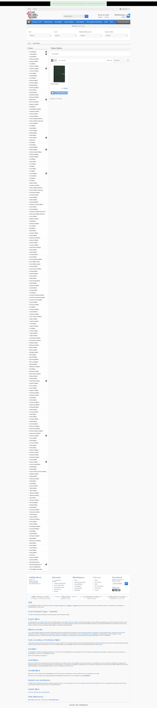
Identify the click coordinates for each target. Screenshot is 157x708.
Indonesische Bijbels (34, 238)
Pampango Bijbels (34, 407)
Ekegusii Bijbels (33, 147)
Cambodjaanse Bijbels (35, 109)
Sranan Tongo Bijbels (34, 464)
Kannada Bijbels (33, 254)
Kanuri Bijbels (33, 257)
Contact (96, 590)
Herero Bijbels (33, 216)
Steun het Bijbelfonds (34, 567)
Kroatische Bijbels (34, 309)
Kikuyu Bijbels (33, 276)
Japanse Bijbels (33, 242)
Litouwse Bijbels (33, 331)
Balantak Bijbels (33, 80)
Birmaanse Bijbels (34, 97)
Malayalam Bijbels (34, 345)
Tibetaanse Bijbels (34, 493)
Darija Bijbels (32, 128)
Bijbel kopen (99, 644)
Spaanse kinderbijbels (61, 634)
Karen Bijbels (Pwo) (34, 261)
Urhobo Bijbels (33, 533)
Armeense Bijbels (34, 71)
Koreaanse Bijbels (34, 304)
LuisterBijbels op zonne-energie (65, 666)
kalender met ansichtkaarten (66, 683)
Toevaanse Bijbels (34, 500)
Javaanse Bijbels (33, 245)
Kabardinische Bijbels (35, 247)
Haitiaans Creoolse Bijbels (36, 204)
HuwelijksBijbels (78, 584)
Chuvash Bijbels (33, 123)
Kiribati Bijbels (33, 283)
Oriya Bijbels (32, 397)
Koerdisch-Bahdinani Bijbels (36, 295)
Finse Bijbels (32, 168)
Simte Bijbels (32, 447)
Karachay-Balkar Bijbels (35, 259)
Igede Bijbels (32, 230)
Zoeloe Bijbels (33, 552)
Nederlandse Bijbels (34, 381)
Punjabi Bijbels (33, 421)
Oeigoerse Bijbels (34, 390)
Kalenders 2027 (37, 22)
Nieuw (76, 580)
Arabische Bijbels (34, 68)
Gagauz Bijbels (33, 183)
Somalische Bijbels (34, 457)
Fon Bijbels (32, 171)
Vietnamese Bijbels (34, 536)
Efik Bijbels (32, 142)
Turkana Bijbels (33, 516)
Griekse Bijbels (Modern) (35, 187)
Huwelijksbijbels (84, 634)
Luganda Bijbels (33, 333)
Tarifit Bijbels (32, 481)
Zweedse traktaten (73, 634)
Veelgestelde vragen (59, 587)
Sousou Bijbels (33, 459)
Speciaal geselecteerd (79, 582)
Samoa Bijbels (33, 438)
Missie (96, 580)
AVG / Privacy (98, 582)
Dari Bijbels (32, 125)
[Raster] (52, 60)
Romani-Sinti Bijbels (34, 428)
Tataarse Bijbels (33, 485)
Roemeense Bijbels (34, 426)
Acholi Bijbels (33, 56)
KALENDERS (32, 52)
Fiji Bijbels (32, 166)
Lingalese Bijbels (33, 326)
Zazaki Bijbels (33, 550)
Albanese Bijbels (33, 61)
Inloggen (107, 17)
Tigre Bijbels (32, 497)
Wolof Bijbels (32, 543)
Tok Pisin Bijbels (33, 502)
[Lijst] (55, 60)
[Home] (29, 22)
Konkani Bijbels (33, 302)
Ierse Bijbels (32, 226)
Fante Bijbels (32, 161)
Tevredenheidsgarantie (60, 583)
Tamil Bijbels (32, 483)
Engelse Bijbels (69, 22)
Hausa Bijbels (33, 206)
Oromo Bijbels (33, 400)
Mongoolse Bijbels (34, 371)
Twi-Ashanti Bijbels (34, 528)
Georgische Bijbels (34, 185)
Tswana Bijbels (33, 514)
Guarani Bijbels (33, 197)
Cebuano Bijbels (33, 113)
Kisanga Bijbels (33, 290)
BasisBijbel (58, 22)
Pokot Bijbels (32, 414)
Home (30, 48)
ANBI (106, 22)
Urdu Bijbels (32, 531)
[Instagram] (119, 590)
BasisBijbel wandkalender (40, 655)
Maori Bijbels (32, 354)
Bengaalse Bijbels (34, 94)
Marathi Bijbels (33, 357)
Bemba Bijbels (33, 92)
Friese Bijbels (33, 175)
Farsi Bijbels (32, 164)
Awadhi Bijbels (33, 75)
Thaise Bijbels (33, 490)
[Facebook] (113, 590)
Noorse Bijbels (33, 385)
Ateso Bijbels (32, 73)
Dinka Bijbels (32, 135)
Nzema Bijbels (33, 388)
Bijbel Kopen (48, 22)
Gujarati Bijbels (33, 199)
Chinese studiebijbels (40, 634)
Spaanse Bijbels (33, 462)
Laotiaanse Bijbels (34, 314)
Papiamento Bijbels (34, 404)
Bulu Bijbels (32, 106)
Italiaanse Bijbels (33, 240)
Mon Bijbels (32, 369)
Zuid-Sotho (32, 555)
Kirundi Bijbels (33, 288)
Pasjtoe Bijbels (33, 409)
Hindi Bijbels (32, 221)
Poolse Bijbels (33, 416)
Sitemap (56, 591)
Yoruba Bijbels (33, 547)
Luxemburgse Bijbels (34, 338)
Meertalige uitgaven (34, 562)
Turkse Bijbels (33, 521)
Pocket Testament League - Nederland (42, 612)
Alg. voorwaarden (99, 586)
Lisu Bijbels (32, 328)
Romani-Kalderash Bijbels (36, 431)
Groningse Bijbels (34, 195)
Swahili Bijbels (33, 466)
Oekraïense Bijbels (34, 392)
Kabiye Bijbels (33, 249)
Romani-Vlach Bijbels (35, 433)
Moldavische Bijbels (34, 366)
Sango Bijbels (33, 440)
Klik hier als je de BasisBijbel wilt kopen (44, 653)
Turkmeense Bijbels (34, 519)
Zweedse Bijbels (33, 559)
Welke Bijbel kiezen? (35, 697)
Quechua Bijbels (33, 423)
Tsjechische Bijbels (34, 509)
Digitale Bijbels (33, 689)
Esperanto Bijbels (34, 154)
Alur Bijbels (32, 63)
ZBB (111, 22)
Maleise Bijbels (33, 347)
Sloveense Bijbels (34, 452)
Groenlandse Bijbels (34, 192)
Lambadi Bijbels (33, 311)
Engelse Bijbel (31, 623)
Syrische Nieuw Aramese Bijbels (37, 471)
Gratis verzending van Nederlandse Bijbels (44, 640)
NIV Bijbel (83, 622)
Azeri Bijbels (32, 78)
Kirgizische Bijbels (34, 285)
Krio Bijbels (32, 307)
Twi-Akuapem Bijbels (34, 526)
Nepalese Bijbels (33, 383)
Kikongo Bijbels (33, 271)
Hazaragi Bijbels (33, 209)
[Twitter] (116, 590)
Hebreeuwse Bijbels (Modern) (37, 214)
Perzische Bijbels (33, 412)
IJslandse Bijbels (33, 233)
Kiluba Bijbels (33, 278)
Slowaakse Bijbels (34, 454)
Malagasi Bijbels (33, 342)
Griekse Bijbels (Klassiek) (36, 190)
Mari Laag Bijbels (33, 361)
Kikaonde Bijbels (33, 273)
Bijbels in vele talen (35, 630)
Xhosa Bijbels (33, 545)
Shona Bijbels (33, 445)
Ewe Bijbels (32, 159)
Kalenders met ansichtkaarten (39, 680)
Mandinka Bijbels (33, 352)
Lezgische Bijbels (34, 321)
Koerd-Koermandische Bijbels (37, 297)
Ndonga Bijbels (33, 378)
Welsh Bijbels (32, 538)
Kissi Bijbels (32, 292)
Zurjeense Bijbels (33, 557)
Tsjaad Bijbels (33, 507)
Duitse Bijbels (33, 137)
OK (86, 16)
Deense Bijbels (33, 130)
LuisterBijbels (80, 22)
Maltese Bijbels (33, 350)
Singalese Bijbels (33, 450)
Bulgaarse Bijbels (34, 104)
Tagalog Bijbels (33, 476)
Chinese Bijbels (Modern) (35, 118)
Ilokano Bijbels (33, 235)
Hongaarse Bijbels (34, 223)
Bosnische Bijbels (34, 102)
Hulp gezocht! (57, 589)
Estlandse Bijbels (33, 156)
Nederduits (32, 140)
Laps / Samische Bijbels (35, 316)
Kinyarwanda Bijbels (34, 280)
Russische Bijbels (34, 435)
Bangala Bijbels (33, 85)
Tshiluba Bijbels (33, 505)
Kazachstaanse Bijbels (35, 268)
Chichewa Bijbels (33, 116)
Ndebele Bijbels (33, 376)
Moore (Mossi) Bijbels (35, 373)
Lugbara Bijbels (33, 335)
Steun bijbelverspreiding (94, 22)
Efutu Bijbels (32, 145)
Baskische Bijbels (34, 87)
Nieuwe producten (123, 22)
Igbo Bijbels (32, 228)
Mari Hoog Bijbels (34, 359)
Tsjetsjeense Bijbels (34, 512)
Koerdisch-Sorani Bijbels (35, 299)
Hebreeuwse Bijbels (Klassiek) (37, 211)
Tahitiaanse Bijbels (34, 478)
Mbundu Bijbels (33, 364)
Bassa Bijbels (33, 90)
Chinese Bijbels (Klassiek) (36, 121)
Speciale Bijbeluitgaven (35, 564)
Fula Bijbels (32, 178)
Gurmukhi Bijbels (33, 202)
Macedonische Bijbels (35, 340)
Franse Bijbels (33, 173)
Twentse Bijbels (33, 524)
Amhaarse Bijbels (34, 66)
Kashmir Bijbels (33, 266)
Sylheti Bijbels (33, 469)
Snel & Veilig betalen (59, 585)
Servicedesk (98, 588)
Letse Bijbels (32, 323)
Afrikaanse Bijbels (34, 59)
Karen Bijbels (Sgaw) (34, 264)
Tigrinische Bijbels (34, 495)
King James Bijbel (73, 622)
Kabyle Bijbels (33, 252)
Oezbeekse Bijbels (34, 395)
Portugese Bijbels (34, 419)
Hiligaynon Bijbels (34, 218)
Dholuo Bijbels (33, 133)
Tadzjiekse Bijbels (34, 474)
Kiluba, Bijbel (54, 84)
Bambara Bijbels (33, 82)
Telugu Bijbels (33, 488)
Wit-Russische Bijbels (35, 540)
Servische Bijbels (34, 443)
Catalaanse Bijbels (34, 111)
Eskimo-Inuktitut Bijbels (35, 152)
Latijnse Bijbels (33, 319)
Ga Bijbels (32, 180)
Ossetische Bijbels (34, 402)
